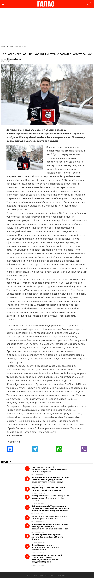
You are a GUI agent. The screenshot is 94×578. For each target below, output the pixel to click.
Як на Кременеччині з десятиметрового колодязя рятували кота (45, 547)
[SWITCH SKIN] (91, 3)
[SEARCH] (88, 4)
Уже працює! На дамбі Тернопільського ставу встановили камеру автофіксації (49, 469)
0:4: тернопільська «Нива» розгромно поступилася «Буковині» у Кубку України (50, 498)
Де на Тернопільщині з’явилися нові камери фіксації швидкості (49, 517)
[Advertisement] (47, 27)
